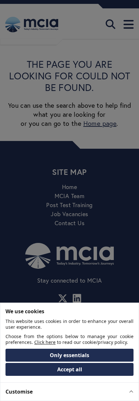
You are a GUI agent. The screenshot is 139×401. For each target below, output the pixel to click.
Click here (45, 342)
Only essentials (69, 355)
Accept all (69, 369)
